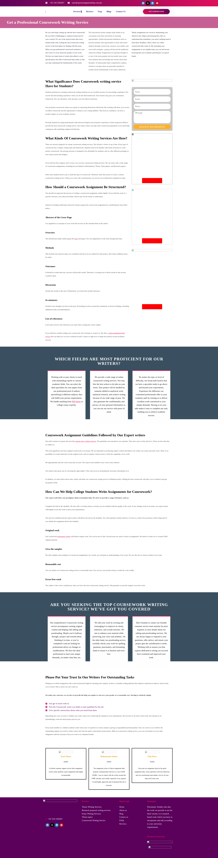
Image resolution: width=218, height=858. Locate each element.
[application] (81, 12)
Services (76, 11)
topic (76, 239)
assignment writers (64, 536)
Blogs (109, 11)
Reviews (89, 11)
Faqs (100, 11)
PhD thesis (76, 401)
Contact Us (121, 11)
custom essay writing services (85, 441)
